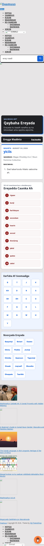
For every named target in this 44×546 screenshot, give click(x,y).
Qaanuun (19, 358)
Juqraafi (18, 366)
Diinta (7, 350)
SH (7, 299)
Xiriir (8, 29)
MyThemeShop (36, 523)
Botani (19, 342)
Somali (14, 32)
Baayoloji (9, 342)
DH (17, 299)
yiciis (8, 152)
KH (7, 291)
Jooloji (27, 350)
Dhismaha (15, 25)
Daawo (29, 342)
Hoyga (8, 13)
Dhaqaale (9, 374)
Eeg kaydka (36, 139)
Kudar (8, 18)
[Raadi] (40, 58)
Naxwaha (14, 27)
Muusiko (30, 366)
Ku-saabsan (11, 22)
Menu (2, 9)
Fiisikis (17, 350)
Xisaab (8, 366)
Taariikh (20, 374)
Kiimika (8, 358)
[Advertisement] (22, 91)
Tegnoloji (31, 358)
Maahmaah (10, 20)
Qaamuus (9, 15)
